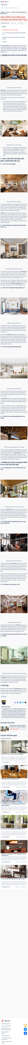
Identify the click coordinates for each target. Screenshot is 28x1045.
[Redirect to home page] (5, 2)
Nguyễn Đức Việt (6, 706)
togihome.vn (18, 693)
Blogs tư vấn (4, 4)
